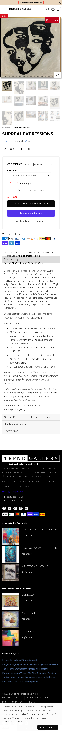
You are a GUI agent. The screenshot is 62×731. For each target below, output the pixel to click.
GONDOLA (27, 594)
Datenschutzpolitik (12, 698)
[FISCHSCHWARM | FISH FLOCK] (10, 554)
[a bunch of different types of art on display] (55, 116)
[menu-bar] (5, 9)
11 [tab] (42, 76)
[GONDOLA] (10, 601)
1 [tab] (5, 76)
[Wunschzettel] (53, 9)
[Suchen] (47, 9)
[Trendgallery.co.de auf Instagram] (21, 508)
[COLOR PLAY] (10, 638)
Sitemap (32, 702)
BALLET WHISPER (31, 613)
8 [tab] (31, 76)
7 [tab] (27, 76)
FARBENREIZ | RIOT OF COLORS (39, 529)
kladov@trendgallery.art (13, 491)
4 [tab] (16, 76)
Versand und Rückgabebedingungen (20, 694)
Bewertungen (11, 430)
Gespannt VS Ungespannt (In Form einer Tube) (27, 416)
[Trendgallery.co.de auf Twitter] (9, 508)
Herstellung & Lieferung (16, 423)
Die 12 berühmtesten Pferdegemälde (20, 681)
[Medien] (57, 75)
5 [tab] (20, 76)
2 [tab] (9, 76)
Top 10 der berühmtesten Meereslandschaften (25, 668)
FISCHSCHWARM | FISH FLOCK (39, 547)
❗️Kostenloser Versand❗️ (31, 2)
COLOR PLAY (28, 631)
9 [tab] (34, 76)
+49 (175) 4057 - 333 (12, 500)
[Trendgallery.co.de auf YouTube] (26, 508)
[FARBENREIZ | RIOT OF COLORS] (10, 536)
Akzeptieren (48, 727)
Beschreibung (11, 259)
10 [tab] (38, 76)
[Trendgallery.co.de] (21, 9)
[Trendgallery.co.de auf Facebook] (4, 508)
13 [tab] (49, 76)
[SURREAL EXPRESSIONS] (31, 48)
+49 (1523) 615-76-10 (12, 497)
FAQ (4, 702)
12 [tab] (45, 76)
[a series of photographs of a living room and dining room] (43, 116)
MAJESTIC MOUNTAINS (34, 566)
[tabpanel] (31, 48)
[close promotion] (59, 2)
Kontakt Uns (17, 702)
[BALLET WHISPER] (10, 619)
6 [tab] (24, 76)
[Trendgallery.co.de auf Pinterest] (15, 508)
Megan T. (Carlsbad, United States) (19, 659)
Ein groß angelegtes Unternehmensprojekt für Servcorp (30, 664)
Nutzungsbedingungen (39, 698)
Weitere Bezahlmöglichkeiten (31, 220)
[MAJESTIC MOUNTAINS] (10, 572)
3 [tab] (13, 76)
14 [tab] (52, 76)
